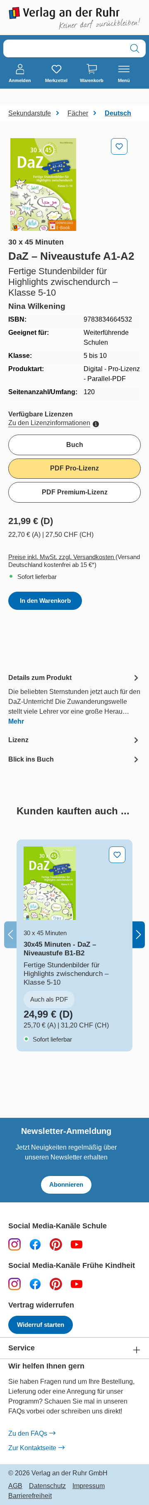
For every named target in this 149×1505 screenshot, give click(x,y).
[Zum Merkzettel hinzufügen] (119, 146)
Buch (74, 444)
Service (21, 1348)
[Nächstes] (138, 935)
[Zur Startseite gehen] (74, 18)
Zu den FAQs (27, 1433)
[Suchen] (135, 48)
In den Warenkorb (45, 600)
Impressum (88, 1486)
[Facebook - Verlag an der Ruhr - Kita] (35, 1283)
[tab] (74, 699)
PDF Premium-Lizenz (75, 492)
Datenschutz (47, 1486)
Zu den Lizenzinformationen (49, 422)
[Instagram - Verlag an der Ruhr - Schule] (14, 1244)
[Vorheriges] (10, 935)
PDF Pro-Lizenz (74, 468)
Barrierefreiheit (30, 1496)
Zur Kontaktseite (32, 1447)
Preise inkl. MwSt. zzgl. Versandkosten (61, 556)
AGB (15, 1486)
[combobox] (63, 48)
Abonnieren (66, 1184)
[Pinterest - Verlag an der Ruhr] (56, 1244)
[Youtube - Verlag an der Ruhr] (76, 1244)
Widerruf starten (40, 1324)
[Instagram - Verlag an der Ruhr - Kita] (14, 1283)
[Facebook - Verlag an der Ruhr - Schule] (35, 1244)
